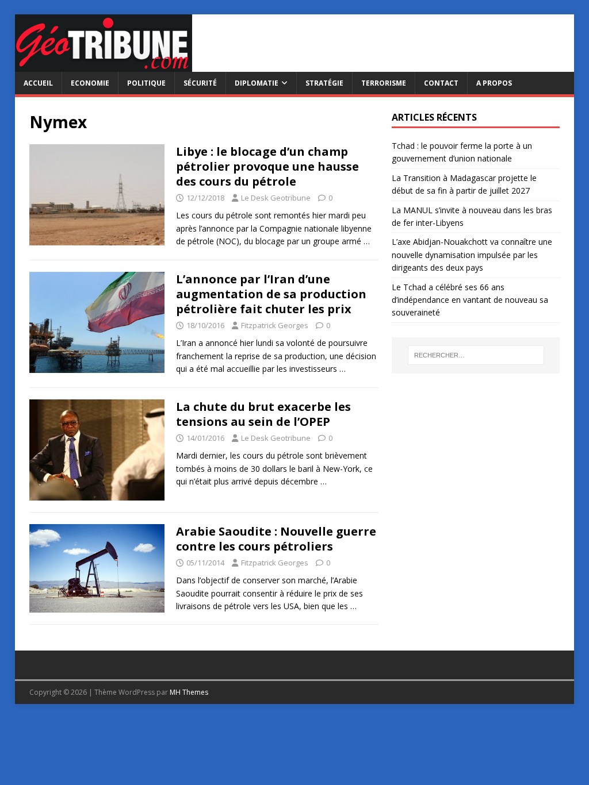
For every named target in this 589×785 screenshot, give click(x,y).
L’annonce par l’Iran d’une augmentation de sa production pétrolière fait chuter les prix (271, 294)
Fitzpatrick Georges (274, 325)
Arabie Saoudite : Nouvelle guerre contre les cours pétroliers (276, 539)
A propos (494, 83)
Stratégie (324, 83)
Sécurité (200, 83)
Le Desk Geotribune (276, 198)
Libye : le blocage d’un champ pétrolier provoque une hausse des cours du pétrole (267, 166)
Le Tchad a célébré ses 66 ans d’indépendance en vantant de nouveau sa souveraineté (470, 300)
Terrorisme (383, 83)
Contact (441, 83)
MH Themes (189, 692)
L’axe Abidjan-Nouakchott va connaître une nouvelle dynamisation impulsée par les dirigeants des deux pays (472, 254)
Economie (90, 83)
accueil (38, 83)
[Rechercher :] (476, 355)
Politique (146, 83)
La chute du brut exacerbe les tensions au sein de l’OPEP (263, 414)
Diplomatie (256, 83)
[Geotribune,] (103, 65)
